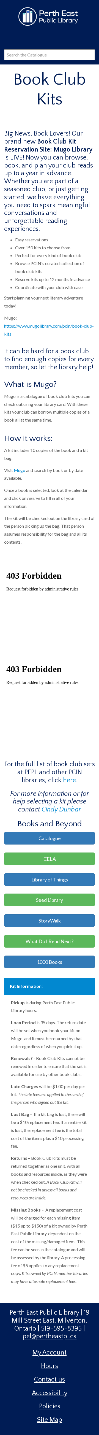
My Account (49, 1352)
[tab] (49, 986)
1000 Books (49, 962)
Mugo (19, 470)
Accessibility (49, 1393)
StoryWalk (49, 921)
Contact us (49, 1379)
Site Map (49, 1419)
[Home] (49, 16)
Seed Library (49, 900)
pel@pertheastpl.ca (50, 1336)
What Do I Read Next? (49, 941)
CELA (49, 859)
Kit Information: (26, 986)
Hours (49, 1366)
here (69, 780)
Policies (49, 1406)
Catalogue (49, 838)
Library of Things (49, 879)
